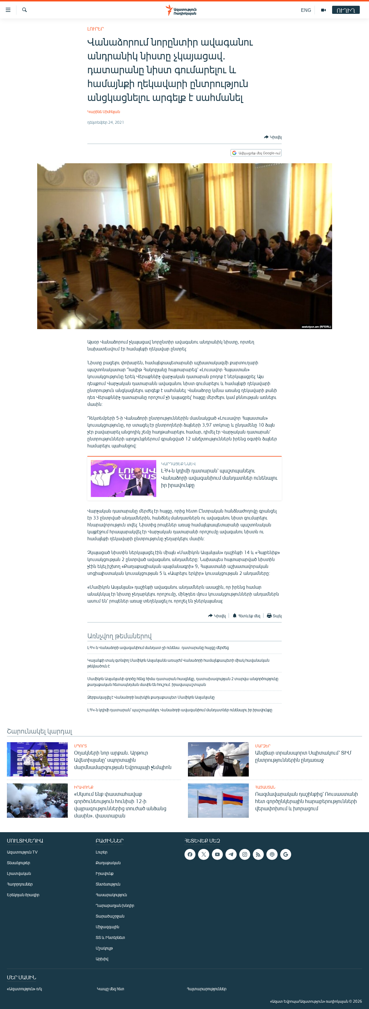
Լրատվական (19, 873)
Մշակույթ (104, 948)
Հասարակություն (111, 894)
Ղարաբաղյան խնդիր (115, 905)
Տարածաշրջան (110, 916)
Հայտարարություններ (206, 988)
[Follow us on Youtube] (217, 854)
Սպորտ (80, 746)
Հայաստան (265, 787)
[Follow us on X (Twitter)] (203, 854)
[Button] (273, 137)
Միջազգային (107, 926)
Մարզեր (262, 746)
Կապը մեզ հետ (110, 988)
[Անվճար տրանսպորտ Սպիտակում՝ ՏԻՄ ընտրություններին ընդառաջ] (218, 759)
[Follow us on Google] (285, 854)
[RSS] (258, 854)
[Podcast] (271, 854)
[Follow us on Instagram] (244, 854)
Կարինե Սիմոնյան (103, 111)
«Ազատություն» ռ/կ (24, 988)
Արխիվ (102, 958)
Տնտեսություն (108, 884)
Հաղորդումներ (20, 884)
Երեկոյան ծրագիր (23, 894)
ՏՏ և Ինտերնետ (110, 937)
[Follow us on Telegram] (230, 854)
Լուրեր (95, 28)
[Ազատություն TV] (323, 10)
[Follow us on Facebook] (189, 854)
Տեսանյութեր (18, 862)
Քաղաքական (108, 862)
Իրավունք (83, 787)
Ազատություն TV (22, 851)
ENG (306, 10)
